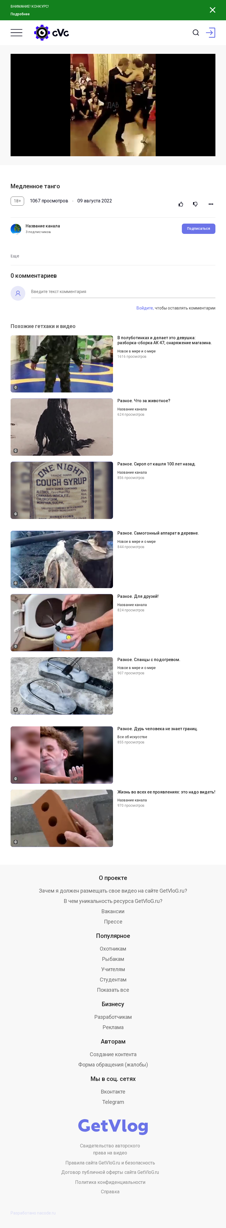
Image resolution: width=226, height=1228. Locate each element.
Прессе (113, 921)
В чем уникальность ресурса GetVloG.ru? (113, 901)
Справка (110, 1191)
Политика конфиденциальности (110, 1182)
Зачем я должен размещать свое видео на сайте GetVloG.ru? (113, 891)
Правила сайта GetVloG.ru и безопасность (110, 1163)
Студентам (113, 979)
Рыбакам (113, 959)
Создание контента (113, 1054)
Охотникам (113, 949)
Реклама (113, 1027)
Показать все (113, 990)
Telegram (113, 1102)
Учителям (113, 969)
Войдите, (145, 308)
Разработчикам (113, 1017)
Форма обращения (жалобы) (113, 1064)
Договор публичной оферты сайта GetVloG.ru (110, 1172)
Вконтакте (113, 1092)
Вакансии (113, 911)
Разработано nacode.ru (33, 1213)
